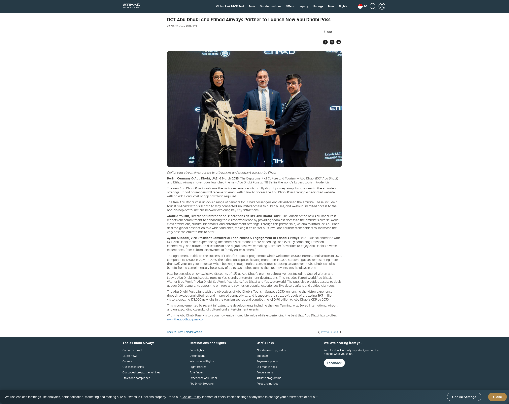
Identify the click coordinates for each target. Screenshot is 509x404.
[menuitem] (230, 6)
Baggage (262, 356)
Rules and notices (267, 383)
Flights (343, 6)
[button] (362, 6)
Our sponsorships (133, 367)
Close (497, 397)
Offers (290, 6)
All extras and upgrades (271, 350)
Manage (318, 6)
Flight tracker (198, 367)
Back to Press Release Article (184, 332)
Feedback (334, 363)
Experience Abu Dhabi (203, 378)
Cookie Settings (464, 397)
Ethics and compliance (136, 378)
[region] (254, 397)
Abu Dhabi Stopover (202, 383)
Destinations (197, 356)
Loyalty (303, 6)
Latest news (129, 356)
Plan (331, 6)
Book (252, 6)
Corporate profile (133, 350)
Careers (127, 361)
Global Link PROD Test (230, 6)
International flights (202, 361)
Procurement (265, 372)
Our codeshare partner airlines (141, 372)
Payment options (267, 361)
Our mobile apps (267, 367)
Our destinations (270, 6)
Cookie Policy (191, 397)
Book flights (197, 350)
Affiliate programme (269, 378)
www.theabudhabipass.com (186, 319)
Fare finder (196, 372)
